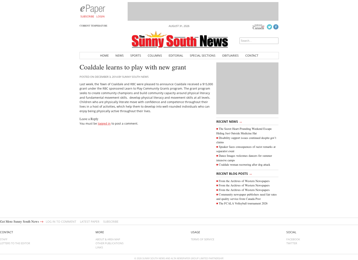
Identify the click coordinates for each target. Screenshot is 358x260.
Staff (3, 239)
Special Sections (202, 55)
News (119, 55)
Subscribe (87, 16)
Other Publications (109, 243)
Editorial (176, 55)
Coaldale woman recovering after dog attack (244, 164)
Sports (135, 55)
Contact (251, 55)
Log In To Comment (61, 222)
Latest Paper (89, 222)
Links (99, 247)
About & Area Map (108, 239)
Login (100, 16)
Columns (155, 55)
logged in (104, 123)
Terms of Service (202, 239)
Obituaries (230, 55)
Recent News (229, 121)
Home (104, 55)
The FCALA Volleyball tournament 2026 (243, 203)
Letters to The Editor (15, 243)
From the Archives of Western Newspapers (244, 181)
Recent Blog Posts (234, 173)
